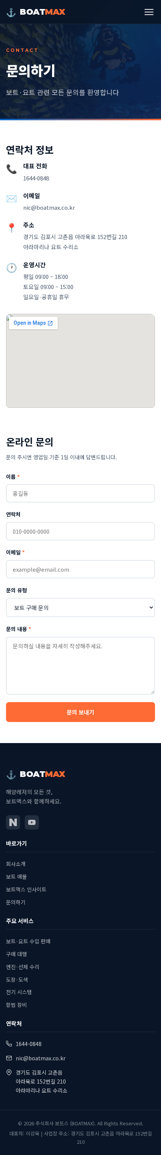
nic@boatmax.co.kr (49, 207)
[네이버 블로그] (13, 822)
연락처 (13, 514)
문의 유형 (16, 590)
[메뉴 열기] (149, 12)
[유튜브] (32, 822)
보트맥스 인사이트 (26, 889)
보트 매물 (16, 876)
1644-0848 (36, 178)
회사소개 (15, 863)
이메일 (15, 552)
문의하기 (15, 902)
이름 (13, 476)
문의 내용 (18, 629)
